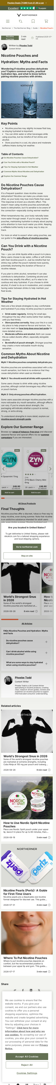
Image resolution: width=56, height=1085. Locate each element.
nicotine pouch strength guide (16, 419)
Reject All (27, 1064)
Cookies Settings (27, 1073)
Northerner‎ (6, 28)
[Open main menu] (7, 21)
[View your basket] (46, 21)
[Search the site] (20, 21)
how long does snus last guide (34, 328)
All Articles (27, 623)
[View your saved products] (33, 21)
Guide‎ (35, 28)
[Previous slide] (3, 469)
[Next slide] (50, 469)
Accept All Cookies (26, 1056)
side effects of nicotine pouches (32, 238)
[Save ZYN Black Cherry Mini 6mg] (28, 451)
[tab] (3, 498)
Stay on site (27, 555)
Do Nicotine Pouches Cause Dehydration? (21, 158)
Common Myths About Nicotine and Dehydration (24, 172)
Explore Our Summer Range (15, 176)
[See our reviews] (27, 8)
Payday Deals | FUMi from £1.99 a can (25, 3)
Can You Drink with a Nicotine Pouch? (19, 162)
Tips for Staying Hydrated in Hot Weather (21, 167)
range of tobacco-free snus (25, 431)
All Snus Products (27, 503)
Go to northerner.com (27, 547)
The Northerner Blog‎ (22, 28)
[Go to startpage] (27, 15)
